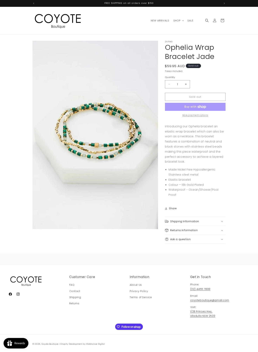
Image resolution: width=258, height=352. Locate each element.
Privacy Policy (139, 291)
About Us (136, 285)
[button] (178, 20)
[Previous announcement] (34, 3)
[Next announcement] (224, 3)
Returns (74, 303)
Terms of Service (141, 297)
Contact (74, 291)
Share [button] (173, 208)
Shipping (75, 297)
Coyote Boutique (50, 344)
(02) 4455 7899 (200, 289)
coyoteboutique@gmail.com (209, 300)
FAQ (72, 285)
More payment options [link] (195, 115)
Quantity (170, 77)
